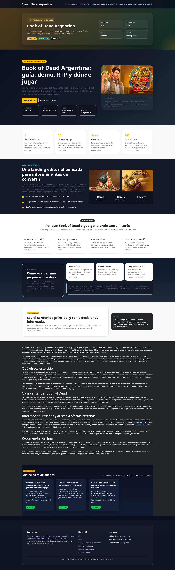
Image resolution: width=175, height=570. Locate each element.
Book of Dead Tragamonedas (88, 4)
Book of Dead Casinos (128, 4)
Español (126, 542)
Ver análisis (29, 100)
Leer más (30, 507)
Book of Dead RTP (145, 4)
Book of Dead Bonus (109, 4)
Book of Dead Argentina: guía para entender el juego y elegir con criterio (103, 485)
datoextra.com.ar (123, 536)
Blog (73, 4)
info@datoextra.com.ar (124, 539)
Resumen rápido (48, 100)
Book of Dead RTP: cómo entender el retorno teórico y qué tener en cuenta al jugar (37, 485)
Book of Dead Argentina (37, 4)
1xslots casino (141, 425)
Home (67, 4)
